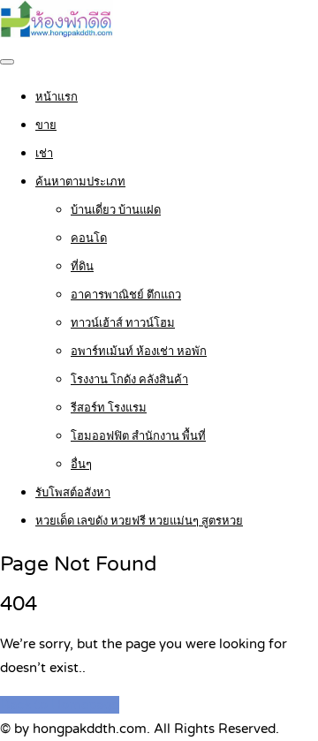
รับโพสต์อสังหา (72, 493)
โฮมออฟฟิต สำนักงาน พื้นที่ (138, 436)
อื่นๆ (81, 464)
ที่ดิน (82, 267)
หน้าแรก (56, 97)
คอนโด (89, 238)
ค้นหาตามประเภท (80, 182)
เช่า (44, 154)
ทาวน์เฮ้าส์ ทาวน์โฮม (123, 323)
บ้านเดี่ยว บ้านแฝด (116, 210)
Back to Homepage (59, 705)
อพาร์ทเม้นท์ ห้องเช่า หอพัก (139, 351)
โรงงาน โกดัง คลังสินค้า (129, 380)
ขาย (46, 125)
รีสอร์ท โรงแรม (109, 408)
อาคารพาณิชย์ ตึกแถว (126, 295)
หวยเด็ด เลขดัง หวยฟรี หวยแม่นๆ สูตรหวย (139, 521)
